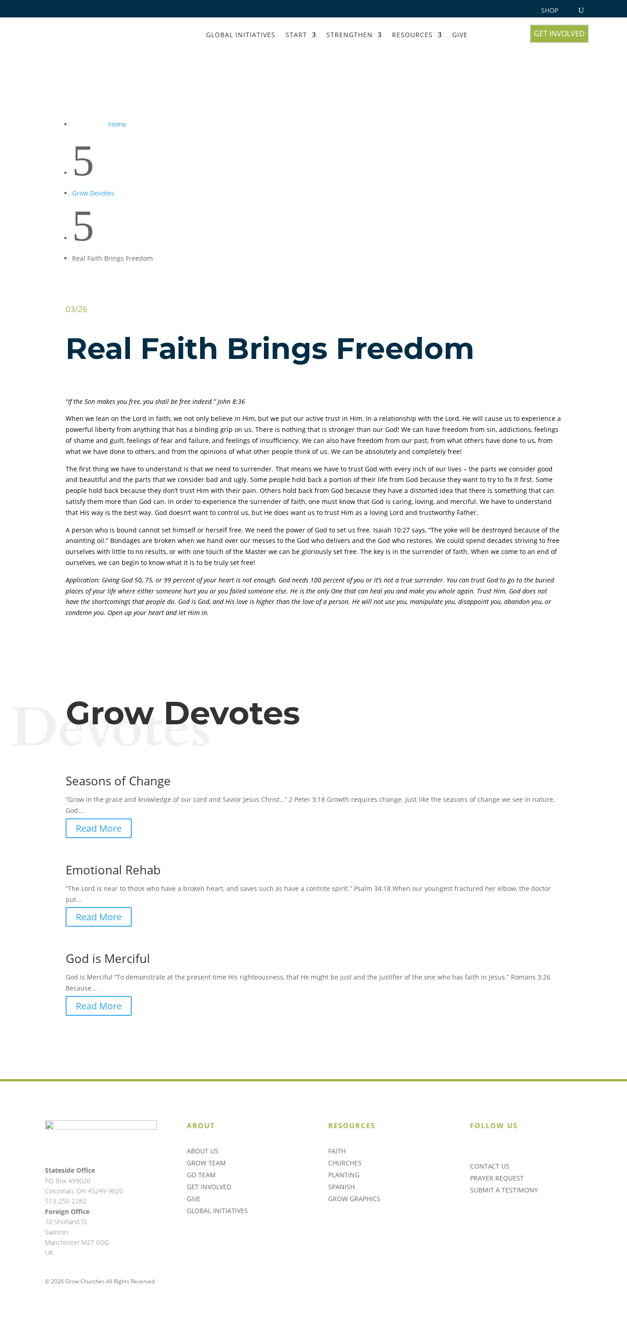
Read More (99, 828)
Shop (549, 11)
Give (460, 34)
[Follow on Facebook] (514, 1148)
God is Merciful (108, 958)
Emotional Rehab (113, 870)
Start (296, 34)
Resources (412, 34)
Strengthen (349, 34)
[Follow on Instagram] (474, 1148)
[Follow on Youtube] (534, 1148)
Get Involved (559, 33)
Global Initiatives (240, 34)
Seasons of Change (118, 780)
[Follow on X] (494, 1148)
